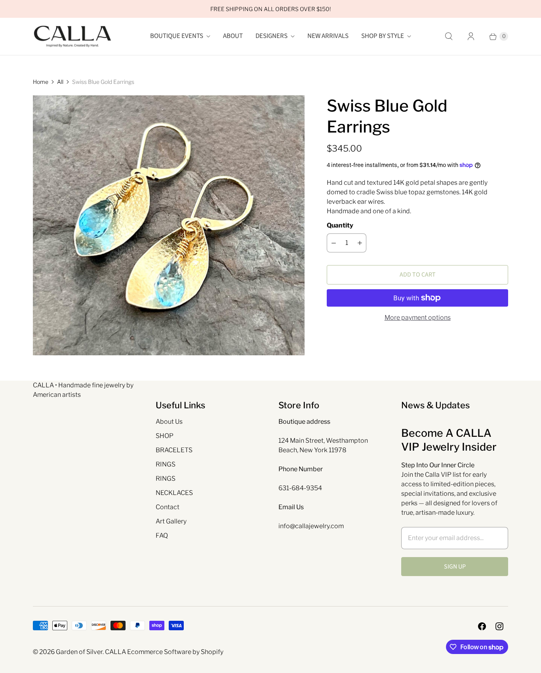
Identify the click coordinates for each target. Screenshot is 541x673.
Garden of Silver (79, 652)
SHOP (164, 436)
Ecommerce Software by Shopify (175, 652)
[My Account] (471, 36)
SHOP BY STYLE (382, 36)
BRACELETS (174, 450)
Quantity (340, 225)
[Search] (449, 36)
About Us (169, 421)
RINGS (165, 464)
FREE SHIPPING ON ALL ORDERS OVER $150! (270, 9)
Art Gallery (171, 521)
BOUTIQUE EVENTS (176, 36)
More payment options (418, 317)
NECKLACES (174, 493)
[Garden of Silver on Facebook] (482, 626)
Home (40, 81)
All (60, 81)
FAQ (162, 535)
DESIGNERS (271, 36)
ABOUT (233, 36)
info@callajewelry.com (311, 526)
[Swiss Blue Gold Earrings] (169, 225)
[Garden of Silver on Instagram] (499, 626)
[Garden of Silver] (72, 36)
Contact (167, 507)
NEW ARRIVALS (328, 36)
